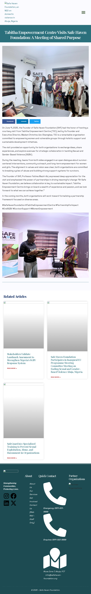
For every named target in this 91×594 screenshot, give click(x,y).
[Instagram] (6, 496)
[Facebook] (13, 496)
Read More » (12, 368)
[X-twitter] (13, 503)
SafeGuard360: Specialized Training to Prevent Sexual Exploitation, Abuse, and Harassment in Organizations (23, 448)
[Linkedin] (6, 503)
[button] (83, 12)
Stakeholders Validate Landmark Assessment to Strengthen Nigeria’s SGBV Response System (21, 358)
